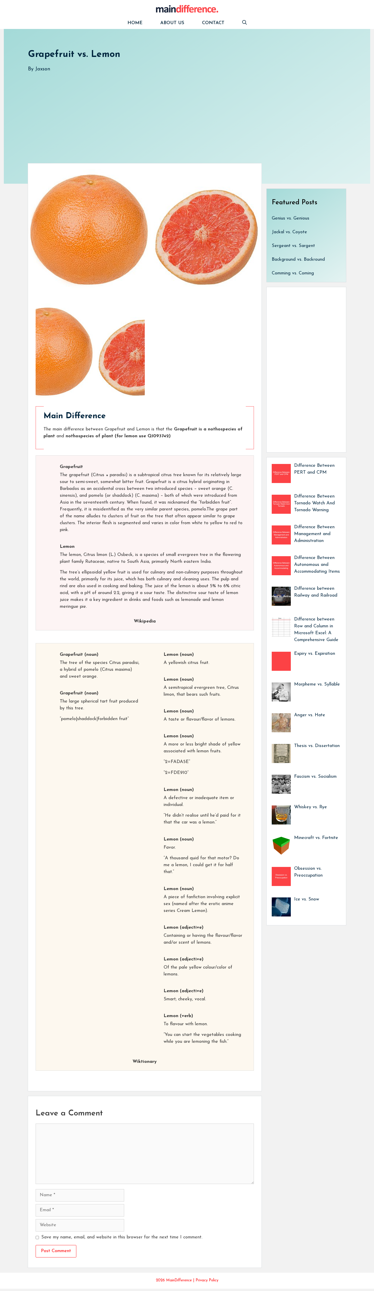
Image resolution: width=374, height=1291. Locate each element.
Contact (213, 23)
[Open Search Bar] (244, 23)
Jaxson (42, 69)
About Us (172, 23)
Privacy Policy (207, 1280)
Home (134, 23)
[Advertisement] (180, 112)
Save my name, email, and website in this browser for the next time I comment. (121, 1237)
